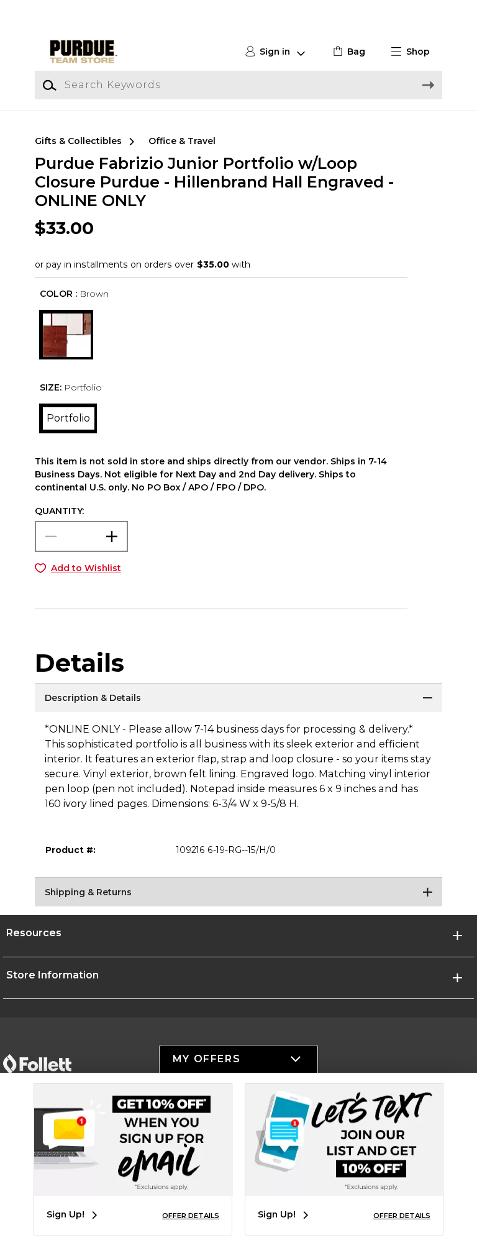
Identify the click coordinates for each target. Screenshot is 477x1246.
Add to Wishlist (86, 568)
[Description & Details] (238, 698)
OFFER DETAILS (190, 1215)
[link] (347, 51)
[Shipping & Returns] (238, 893)
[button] (415, 51)
